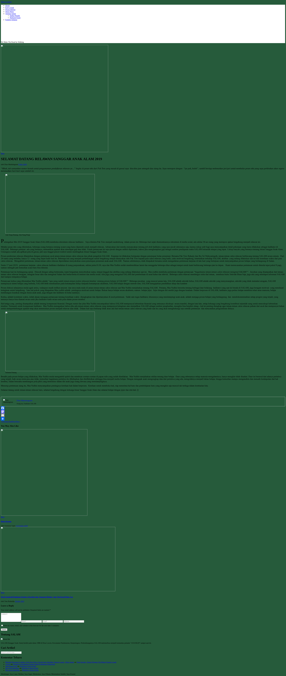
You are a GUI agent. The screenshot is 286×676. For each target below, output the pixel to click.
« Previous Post (6, 421)
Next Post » (16, 421)
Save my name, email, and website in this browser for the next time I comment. (31, 626)
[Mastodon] (143, 411)
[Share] (143, 419)
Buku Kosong (6, 521)
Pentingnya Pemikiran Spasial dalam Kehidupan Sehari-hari (34, 664)
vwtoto (7, 664)
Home (7, 6)
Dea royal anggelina (12, 670)
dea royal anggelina (12, 668)
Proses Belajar (10, 10)
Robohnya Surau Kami (28, 666)
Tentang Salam (10, 14)
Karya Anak (9, 8)
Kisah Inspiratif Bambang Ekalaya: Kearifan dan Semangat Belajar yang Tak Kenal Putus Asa (37, 597)
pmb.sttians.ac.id (11, 666)
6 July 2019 (22, 164)
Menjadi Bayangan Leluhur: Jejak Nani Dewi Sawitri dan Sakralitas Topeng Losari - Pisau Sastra (39, 662)
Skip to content (6, 2)
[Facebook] (143, 408)
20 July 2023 (19, 601)
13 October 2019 (22, 526)
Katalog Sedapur (11, 20)
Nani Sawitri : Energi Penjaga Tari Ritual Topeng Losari (96, 662)
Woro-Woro (9, 12)
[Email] (143, 415)
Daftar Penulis (15, 16)
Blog (2, 153)
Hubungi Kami (15, 18)
